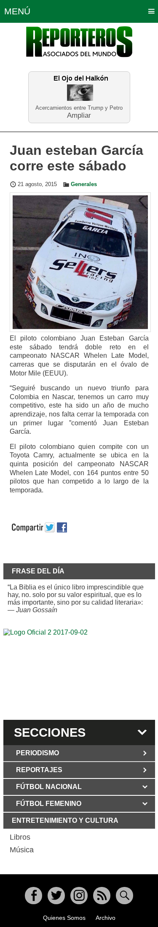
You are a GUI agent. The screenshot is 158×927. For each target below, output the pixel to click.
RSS (101, 895)
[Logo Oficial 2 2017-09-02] (79, 673)
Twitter (56, 895)
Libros (20, 837)
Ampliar (79, 115)
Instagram (79, 895)
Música (22, 850)
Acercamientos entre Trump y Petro (79, 108)
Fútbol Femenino (48, 803)
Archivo (105, 917)
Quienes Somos (64, 917)
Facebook (33, 895)
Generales (84, 184)
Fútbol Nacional (49, 786)
